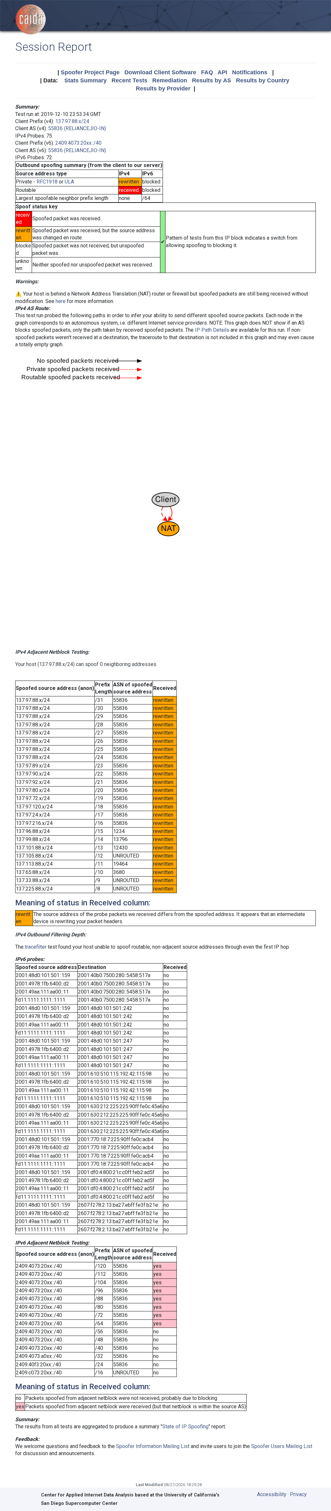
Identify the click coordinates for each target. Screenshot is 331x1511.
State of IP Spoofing (185, 1426)
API (222, 72)
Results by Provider (163, 88)
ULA (69, 182)
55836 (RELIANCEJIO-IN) (77, 128)
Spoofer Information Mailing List (152, 1446)
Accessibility (271, 1494)
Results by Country (262, 80)
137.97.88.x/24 (72, 121)
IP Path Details (212, 330)
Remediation (169, 80)
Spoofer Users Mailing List (281, 1446)
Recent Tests (129, 80)
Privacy (298, 1494)
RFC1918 (47, 182)
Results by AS (211, 80)
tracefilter (36, 947)
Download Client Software (160, 72)
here (61, 301)
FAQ (207, 72)
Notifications (249, 72)
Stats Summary (85, 80)
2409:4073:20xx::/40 (78, 143)
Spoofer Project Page (90, 72)
